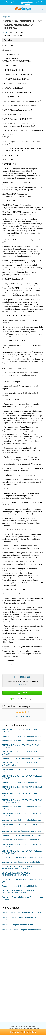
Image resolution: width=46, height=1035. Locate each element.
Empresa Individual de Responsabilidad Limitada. (21, 886)
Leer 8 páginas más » (23, 677)
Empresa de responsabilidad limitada (17, 924)
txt (20, 684)
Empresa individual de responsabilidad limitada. (21, 862)
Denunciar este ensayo (23, 716)
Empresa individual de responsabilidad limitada (21, 840)
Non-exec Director (27, 2)
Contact (27, 4)
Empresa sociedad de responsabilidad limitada (21, 929)
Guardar (24, 693)
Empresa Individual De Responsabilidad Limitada (21, 758)
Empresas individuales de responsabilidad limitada (19, 918)
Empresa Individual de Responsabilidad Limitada (21, 736)
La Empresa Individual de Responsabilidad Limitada (22, 857)
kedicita (4, 32)
